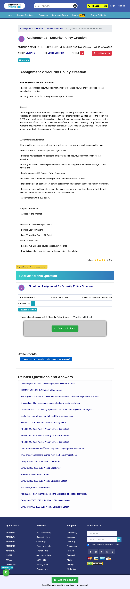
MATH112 (10, 551)
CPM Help (41, 541)
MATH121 (10, 541)
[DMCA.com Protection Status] (95, 563)
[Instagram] (95, 551)
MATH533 (10, 532)
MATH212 (10, 546)
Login (112, 6)
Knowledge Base (59, 15)
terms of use (114, 544)
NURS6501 (11, 564)
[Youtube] (107, 551)
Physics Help (42, 569)
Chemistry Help (43, 537)
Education (30, 53)
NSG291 (9, 555)
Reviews (78, 15)
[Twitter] (101, 551)
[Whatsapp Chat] (6, 572)
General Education (56, 53)
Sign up (121, 6)
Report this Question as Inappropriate (31, 267)
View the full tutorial (82, 317)
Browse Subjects (98, 15)
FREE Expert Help (98, 6)
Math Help (41, 560)
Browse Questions (25, 15)
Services (43, 15)
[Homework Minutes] (14, 5)
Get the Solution (66, 328)
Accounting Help (43, 532)
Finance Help (42, 551)
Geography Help (43, 555)
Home (9, 15)
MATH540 (10, 537)
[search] (75, 6)
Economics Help (43, 546)
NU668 (9, 560)
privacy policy (104, 544)
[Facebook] (90, 551)
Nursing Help (42, 564)
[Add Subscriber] (119, 539)
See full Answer (101, 53)
